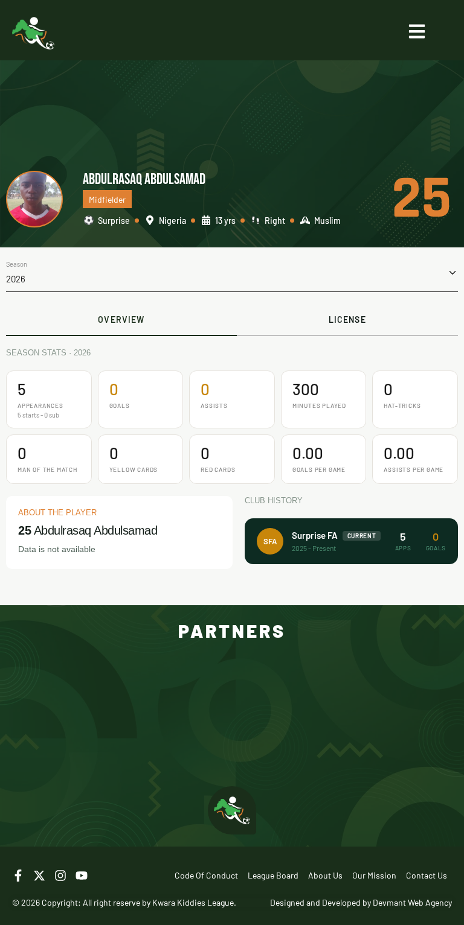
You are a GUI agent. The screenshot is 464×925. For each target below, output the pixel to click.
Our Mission (374, 875)
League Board (273, 875)
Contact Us (426, 875)
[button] (232, 272)
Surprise (114, 220)
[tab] (121, 320)
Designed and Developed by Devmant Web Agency (361, 902)
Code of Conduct (206, 875)
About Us (325, 875)
